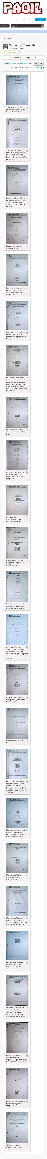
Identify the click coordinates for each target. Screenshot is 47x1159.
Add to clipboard (27, 107)
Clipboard (17, 19)
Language (23, 19)
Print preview (10, 63)
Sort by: (14, 67)
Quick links (30, 19)
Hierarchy (24, 63)
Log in (39, 19)
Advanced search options (23, 57)
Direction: (28, 67)
